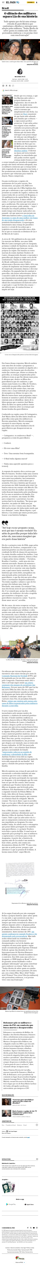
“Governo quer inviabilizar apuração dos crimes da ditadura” (23, 1101)
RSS (20, 1252)
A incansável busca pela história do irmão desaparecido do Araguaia (6, 153)
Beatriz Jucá (20, 76)
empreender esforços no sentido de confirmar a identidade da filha (17, 753)
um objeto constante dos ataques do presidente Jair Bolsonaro (18, 685)
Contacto (7, 1247)
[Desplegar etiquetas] (37, 1125)
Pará (25, 114)
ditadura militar (20, 151)
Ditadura (19, 1125)
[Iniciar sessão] (36, 2)
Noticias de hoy (29, 1252)
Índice (23, 1252)
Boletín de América (8, 1163)
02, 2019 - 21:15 (23, 79)
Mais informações (6, 1133)
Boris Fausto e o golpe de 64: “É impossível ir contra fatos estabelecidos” (24, 1112)
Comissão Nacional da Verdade (14, 676)
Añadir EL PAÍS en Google (11, 90)
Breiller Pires (16, 1105)
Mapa (19, 1249)
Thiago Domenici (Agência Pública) (21, 1116)
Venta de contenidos (15, 1247)
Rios (3, 1125)
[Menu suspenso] (3, 2)
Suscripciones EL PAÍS (26, 1249)
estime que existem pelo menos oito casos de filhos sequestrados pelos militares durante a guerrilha (19, 703)
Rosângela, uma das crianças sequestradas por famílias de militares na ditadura (7, 110)
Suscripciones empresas (13, 1252)
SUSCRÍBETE (31, 2)
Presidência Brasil (11, 1125)
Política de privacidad (12, 1249)
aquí (28, 1137)
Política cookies (30, 1247)
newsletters (6, 1159)
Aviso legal (23, 1247)
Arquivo (5, 1179)
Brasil (5, 8)
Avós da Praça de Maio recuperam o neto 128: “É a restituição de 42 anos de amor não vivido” (6, 132)
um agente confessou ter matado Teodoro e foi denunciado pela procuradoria (19, 934)
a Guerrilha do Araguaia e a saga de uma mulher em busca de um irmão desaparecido (20, 217)
